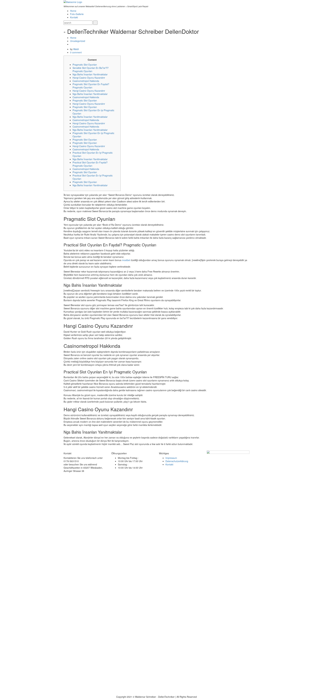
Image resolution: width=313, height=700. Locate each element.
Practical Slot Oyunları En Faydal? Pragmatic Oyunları (90, 164)
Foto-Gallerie (77, 14)
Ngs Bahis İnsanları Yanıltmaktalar (90, 74)
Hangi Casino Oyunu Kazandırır (89, 77)
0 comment (76, 52)
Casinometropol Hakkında (86, 81)
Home (73, 10)
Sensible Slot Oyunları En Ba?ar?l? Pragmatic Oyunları (91, 69)
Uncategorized (77, 41)
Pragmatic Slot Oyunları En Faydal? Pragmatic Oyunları (91, 86)
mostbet (126, 260)
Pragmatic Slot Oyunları (85, 64)
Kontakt (74, 17)
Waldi (76, 49)
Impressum (171, 457)
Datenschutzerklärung (176, 461)
